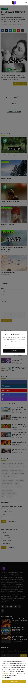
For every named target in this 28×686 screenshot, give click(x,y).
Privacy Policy (5, 673)
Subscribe (14, 350)
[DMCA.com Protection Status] (6, 677)
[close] (26, 659)
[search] (26, 2)
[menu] (2, 2)
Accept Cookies (14, 681)
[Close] (25, 332)
